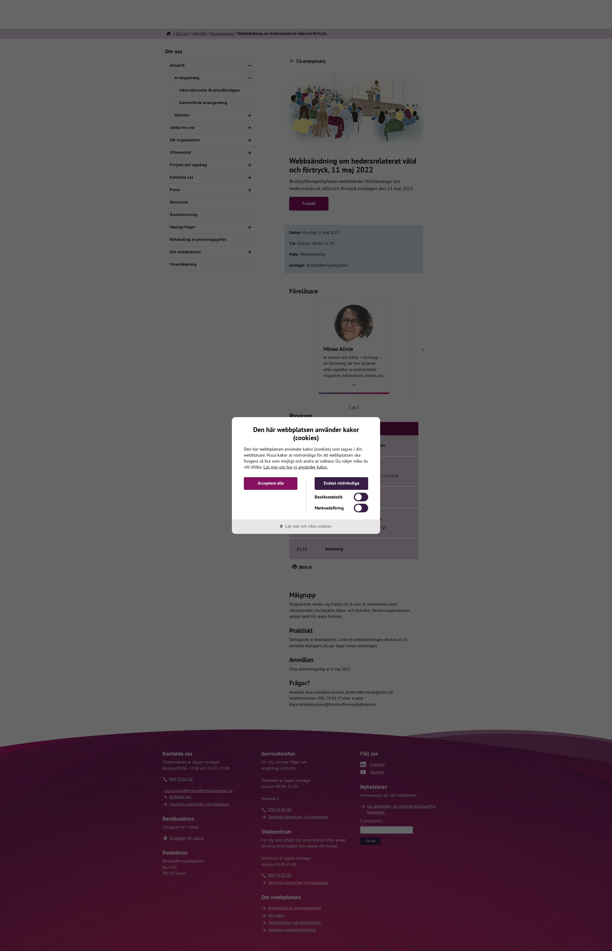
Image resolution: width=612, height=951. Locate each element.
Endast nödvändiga (341, 483)
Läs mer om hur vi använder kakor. (295, 467)
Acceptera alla (271, 483)
